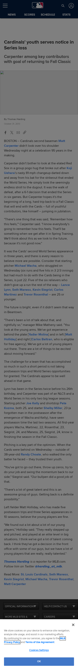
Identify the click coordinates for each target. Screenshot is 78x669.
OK (39, 661)
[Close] (73, 624)
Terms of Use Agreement (39, 642)
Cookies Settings (39, 650)
